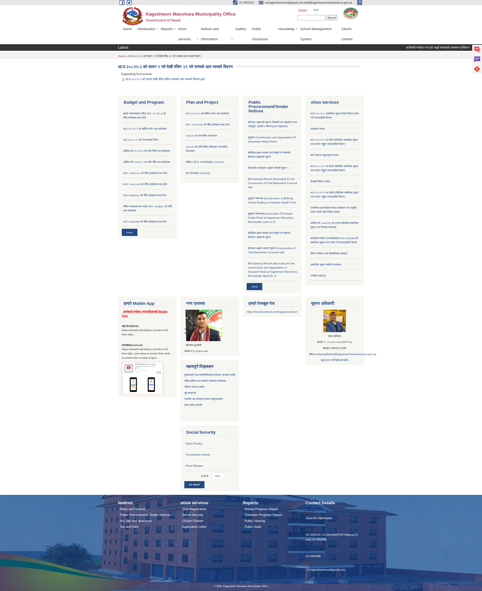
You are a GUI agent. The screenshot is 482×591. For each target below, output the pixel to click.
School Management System (315, 34)
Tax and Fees (129, 527)
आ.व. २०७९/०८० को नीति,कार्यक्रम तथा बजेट (145, 173)
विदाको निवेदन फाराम (320, 181)
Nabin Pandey (194, 443)
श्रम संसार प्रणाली (193, 404)
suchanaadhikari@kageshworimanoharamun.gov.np (345, 354)
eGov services (184, 34)
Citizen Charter (347, 34)
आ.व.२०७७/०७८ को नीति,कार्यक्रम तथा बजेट (145, 195)
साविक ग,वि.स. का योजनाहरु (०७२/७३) (204, 162)
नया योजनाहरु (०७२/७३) (198, 173)
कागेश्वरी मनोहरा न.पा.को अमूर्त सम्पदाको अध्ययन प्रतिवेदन (421, 47)
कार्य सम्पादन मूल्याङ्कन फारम (324, 155)
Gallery (241, 29)
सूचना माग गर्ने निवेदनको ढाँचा (334, 360)
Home (127, 29)
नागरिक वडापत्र (318, 275)
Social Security (192, 515)
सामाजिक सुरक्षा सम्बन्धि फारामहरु (325, 264)
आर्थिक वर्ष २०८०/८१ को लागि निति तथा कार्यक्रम (146, 150)
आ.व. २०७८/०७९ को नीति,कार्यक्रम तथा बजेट (145, 184)
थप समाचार (194, 484)
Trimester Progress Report (263, 515)
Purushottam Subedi (198, 454)
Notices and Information (210, 34)
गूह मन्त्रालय (190, 392)
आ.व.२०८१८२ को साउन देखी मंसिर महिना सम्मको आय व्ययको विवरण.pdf (165, 79)
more (130, 232)
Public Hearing (255, 521)
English (302, 10)
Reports (167, 29)
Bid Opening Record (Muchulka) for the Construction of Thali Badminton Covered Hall (272, 183)
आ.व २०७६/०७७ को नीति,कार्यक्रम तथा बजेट (145, 221)
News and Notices (132, 509)
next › (218, 475)
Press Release (194, 465)
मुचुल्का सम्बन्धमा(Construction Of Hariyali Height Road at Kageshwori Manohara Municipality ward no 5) (271, 217)
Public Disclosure (260, 34)
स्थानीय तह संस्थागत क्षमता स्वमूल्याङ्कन (203, 398)
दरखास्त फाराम (317, 128)
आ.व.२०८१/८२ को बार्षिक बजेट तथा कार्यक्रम (145, 128)
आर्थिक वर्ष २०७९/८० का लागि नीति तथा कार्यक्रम (146, 162)
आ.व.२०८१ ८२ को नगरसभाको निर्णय (140, 139)
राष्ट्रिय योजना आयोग (194, 386)
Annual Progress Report (261, 509)
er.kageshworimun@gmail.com (326, 569)
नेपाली (315, 10)
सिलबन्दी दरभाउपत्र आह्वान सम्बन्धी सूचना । (268, 167)
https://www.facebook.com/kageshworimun (272, 311)
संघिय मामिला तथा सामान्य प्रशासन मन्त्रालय (205, 380)
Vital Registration (194, 509)
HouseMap (286, 29)
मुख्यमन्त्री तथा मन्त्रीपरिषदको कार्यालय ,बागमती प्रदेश (209, 374)
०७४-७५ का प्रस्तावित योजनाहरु (201, 135)
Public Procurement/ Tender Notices (145, 515)
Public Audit (253, 527)
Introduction (146, 29)
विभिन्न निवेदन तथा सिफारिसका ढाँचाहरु (329, 253)
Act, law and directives (136, 521)
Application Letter (194, 527)
